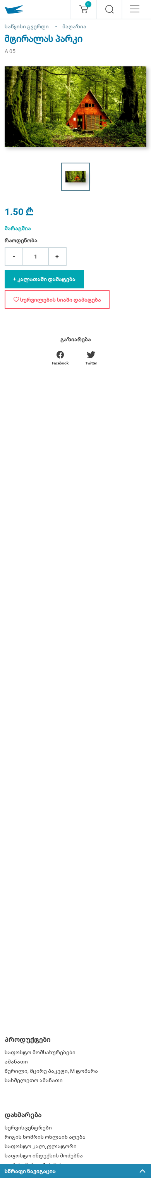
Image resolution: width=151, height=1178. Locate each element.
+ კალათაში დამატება (44, 279)
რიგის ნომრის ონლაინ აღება (45, 1137)
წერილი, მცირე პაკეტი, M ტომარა (51, 1071)
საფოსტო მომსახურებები (40, 1052)
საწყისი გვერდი (27, 26)
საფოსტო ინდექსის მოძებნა (44, 1155)
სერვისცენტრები (28, 1127)
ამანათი (16, 1061)
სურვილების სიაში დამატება (60, 300)
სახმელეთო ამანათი (34, 1080)
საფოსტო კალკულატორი (41, 1146)
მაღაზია (74, 26)
